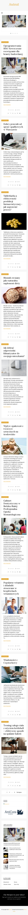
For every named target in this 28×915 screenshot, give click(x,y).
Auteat (14, 4)
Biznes (15, 882)
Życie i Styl (16, 884)
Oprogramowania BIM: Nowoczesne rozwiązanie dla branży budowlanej (13, 49)
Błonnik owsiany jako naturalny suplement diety (11, 280)
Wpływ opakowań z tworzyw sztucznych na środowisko (13, 430)
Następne (19, 792)
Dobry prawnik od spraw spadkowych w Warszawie (13, 127)
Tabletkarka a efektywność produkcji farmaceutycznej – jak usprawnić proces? (12, 202)
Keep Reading (7, 104)
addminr (18, 110)
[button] (11, 33)
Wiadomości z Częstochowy (10, 661)
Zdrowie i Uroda (7, 884)
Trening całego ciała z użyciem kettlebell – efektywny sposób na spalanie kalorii (13, 729)
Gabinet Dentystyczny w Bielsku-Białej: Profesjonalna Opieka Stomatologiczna (11, 507)
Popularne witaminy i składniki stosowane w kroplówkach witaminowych (13, 588)
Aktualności (5, 42)
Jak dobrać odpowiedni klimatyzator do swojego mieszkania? (13, 352)
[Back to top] (26, 913)
